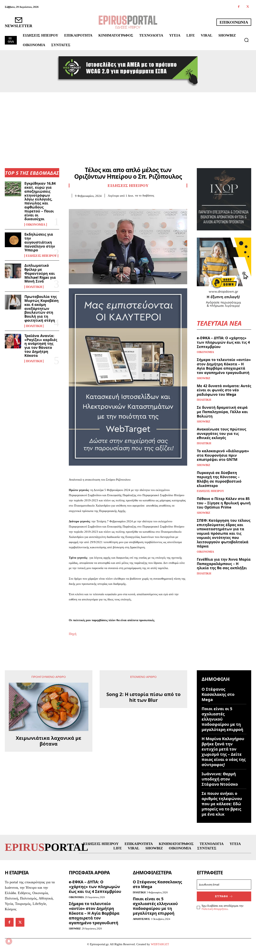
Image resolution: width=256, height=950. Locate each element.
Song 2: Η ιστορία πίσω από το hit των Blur (143, 697)
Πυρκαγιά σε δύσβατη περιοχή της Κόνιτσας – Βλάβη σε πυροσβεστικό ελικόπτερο (219, 479)
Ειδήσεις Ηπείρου (41, 255)
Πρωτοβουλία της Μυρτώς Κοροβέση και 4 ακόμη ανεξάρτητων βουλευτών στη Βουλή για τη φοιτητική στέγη (41, 308)
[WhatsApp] (100, 204)
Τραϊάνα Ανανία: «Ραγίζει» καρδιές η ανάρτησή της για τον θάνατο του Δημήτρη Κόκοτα (40, 345)
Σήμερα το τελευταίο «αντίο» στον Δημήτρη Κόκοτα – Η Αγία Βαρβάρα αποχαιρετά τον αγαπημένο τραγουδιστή (224, 366)
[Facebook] (238, 6)
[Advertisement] (128, 122)
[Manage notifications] (9, 941)
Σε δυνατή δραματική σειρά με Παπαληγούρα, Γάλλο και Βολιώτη (222, 411)
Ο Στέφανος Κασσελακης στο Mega (218, 694)
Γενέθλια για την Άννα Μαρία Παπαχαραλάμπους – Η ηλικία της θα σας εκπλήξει (224, 563)
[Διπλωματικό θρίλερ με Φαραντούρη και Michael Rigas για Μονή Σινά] (13, 271)
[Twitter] (247, 6)
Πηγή (72, 634)
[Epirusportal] (128, 22)
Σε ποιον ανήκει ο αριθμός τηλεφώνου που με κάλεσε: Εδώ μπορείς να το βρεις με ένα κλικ (222, 804)
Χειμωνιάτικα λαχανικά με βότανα (48, 741)
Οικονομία (35, 224)
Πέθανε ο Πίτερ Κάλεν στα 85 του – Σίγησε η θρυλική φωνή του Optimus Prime (224, 503)
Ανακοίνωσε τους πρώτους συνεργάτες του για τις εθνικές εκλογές (221, 433)
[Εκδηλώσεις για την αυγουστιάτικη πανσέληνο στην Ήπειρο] (13, 239)
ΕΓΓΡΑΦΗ (221, 896)
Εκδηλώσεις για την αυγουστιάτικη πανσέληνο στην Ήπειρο (39, 242)
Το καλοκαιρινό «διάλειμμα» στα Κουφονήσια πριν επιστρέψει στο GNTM (223, 455)
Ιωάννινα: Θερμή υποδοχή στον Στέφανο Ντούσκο (220, 779)
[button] (246, 40)
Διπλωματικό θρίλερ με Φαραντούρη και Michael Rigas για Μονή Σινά (40, 273)
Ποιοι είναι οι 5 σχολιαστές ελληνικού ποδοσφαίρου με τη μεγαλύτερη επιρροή (222, 719)
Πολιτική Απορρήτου (215, 909)
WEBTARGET (160, 944)
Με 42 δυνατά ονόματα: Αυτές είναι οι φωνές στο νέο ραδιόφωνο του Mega (224, 390)
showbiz (203, 378)
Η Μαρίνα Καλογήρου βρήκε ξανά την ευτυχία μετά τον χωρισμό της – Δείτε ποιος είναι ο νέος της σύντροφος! (224, 751)
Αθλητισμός (141, 918)
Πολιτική (34, 287)
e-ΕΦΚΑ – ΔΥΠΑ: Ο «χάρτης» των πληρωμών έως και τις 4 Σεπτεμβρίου (223, 342)
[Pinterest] (91, 204)
